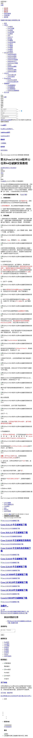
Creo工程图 (10, 28)
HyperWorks (7, 78)
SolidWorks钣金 (11, 56)
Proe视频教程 (11, 88)
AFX (8, 35)
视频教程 (6, 83)
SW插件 (6, 649)
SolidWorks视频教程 (13, 90)
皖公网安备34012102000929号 (9, 696)
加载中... (4, 606)
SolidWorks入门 (11, 61)
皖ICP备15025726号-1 (25, 696)
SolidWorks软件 (11, 54)
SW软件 (6, 647)
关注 (2, 173)
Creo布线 (10, 30)
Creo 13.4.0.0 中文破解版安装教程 (16, 540)
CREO (6, 25)
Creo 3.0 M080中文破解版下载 (14, 574)
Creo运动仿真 (11, 42)
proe (5, 508)
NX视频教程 (11, 87)
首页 (5, 23)
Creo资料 (10, 47)
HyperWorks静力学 (12, 81)
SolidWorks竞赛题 (12, 59)
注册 (2, 5)
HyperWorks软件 (12, 80)
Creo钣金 (10, 51)
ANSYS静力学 (11, 75)
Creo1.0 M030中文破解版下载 (14, 598)
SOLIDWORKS (8, 52)
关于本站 (4, 682)
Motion (9, 65)
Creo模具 (10, 33)
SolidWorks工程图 (12, 63)
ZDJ (9, 514)
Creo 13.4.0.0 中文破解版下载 (14, 559)
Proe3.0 (6, 509)
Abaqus (6, 654)
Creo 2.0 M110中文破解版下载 (14, 590)
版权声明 (10, 692)
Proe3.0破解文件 (9, 504)
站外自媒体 (7, 13)
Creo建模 (10, 40)
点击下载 (23, 194)
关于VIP (6, 92)
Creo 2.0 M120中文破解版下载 (14, 582)
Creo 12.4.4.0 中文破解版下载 (14, 566)
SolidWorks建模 (11, 66)
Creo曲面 (10, 45)
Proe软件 (6, 642)
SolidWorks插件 (11, 71)
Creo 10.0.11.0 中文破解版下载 (14, 532)
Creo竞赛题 (10, 32)
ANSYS (6, 73)
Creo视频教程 (11, 85)
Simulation (10, 68)
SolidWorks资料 (11, 69)
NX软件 (6, 653)
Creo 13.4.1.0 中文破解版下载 (14, 525)
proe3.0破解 (7, 502)
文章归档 (6, 15)
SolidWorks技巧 (11, 58)
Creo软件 (10, 26)
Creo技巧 (10, 44)
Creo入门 (10, 37)
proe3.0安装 (7, 511)
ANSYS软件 (11, 76)
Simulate (9, 38)
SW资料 (6, 651)
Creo (4, 120)
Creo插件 (10, 49)
